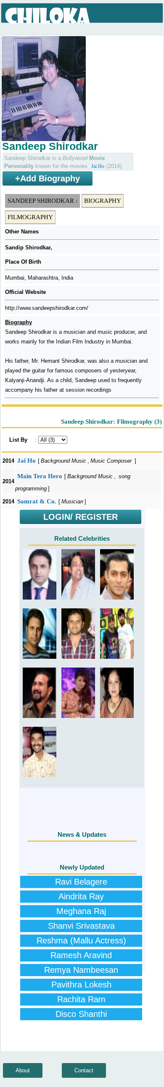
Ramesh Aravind (81, 955)
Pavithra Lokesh (81, 984)
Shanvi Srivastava (81, 925)
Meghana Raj (81, 911)
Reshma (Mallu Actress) (81, 940)
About (23, 1070)
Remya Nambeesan (81, 969)
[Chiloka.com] (48, 16)
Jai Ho (97, 166)
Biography (102, 200)
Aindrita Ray (81, 896)
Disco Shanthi (81, 1014)
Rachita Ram (81, 999)
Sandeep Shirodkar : (42, 200)
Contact (83, 1070)
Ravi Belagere (81, 881)
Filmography (30, 217)
